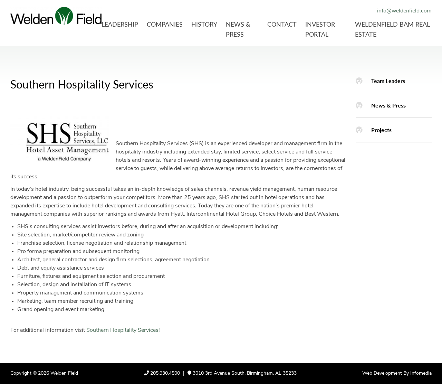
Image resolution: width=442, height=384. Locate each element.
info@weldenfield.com (404, 11)
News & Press (388, 105)
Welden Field (64, 373)
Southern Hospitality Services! (123, 330)
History (204, 24)
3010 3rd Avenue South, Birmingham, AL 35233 (244, 373)
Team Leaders (388, 80)
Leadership (120, 24)
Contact (282, 24)
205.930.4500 (165, 373)
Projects (381, 130)
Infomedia (421, 373)
